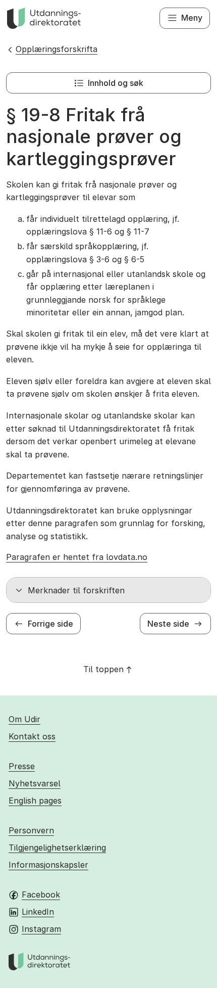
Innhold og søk (115, 83)
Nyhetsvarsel (35, 783)
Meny (191, 18)
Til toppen (103, 669)
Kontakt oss (32, 736)
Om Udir (24, 719)
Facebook (41, 894)
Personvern (31, 830)
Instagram (41, 929)
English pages (35, 800)
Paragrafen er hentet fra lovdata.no (76, 557)
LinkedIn (38, 912)
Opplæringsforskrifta (56, 49)
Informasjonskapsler (48, 865)
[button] (108, 590)
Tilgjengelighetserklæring (57, 847)
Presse (22, 766)
